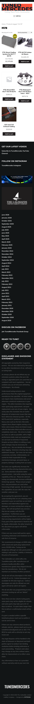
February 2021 (7, 302)
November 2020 (7, 311)
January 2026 (7, 218)
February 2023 (7, 275)
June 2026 (5, 215)
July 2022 (5, 281)
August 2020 (6, 320)
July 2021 (5, 290)
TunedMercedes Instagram (11, 165)
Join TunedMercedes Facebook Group (15, 331)
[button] (17, 16)
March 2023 (6, 272)
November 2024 (7, 254)
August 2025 (6, 227)
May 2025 (5, 236)
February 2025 (7, 245)
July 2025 (5, 230)
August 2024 (6, 263)
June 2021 (5, 293)
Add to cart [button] (9, 66)
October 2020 (7, 314)
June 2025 (5, 233)
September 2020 (8, 317)
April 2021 (5, 296)
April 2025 (5, 239)
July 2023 (5, 269)
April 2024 (5, 266)
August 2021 (6, 287)
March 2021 (6, 299)
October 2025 (7, 221)
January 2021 (7, 305)
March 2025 (6, 242)
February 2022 (7, 284)
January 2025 (7, 248)
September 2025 (8, 224)
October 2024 (7, 257)
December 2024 (7, 251)
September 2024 (8, 260)
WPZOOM (27, 697)
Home (3, 24)
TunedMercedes (17, 686)
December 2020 (7, 308)
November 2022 (7, 278)
